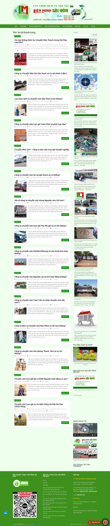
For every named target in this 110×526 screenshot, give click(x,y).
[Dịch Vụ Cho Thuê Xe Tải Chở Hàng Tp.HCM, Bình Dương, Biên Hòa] (85, 259)
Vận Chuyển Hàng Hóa (39, 48)
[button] (85, 430)
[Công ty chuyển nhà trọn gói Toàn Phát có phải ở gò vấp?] (20, 135)
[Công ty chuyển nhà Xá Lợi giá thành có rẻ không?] (20, 186)
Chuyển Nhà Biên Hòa (60, 44)
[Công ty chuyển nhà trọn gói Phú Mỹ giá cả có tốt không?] (20, 236)
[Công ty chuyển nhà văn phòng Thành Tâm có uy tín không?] (20, 364)
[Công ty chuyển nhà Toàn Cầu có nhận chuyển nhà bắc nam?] (20, 310)
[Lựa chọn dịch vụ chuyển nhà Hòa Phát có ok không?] (20, 109)
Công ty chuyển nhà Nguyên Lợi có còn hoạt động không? (40, 276)
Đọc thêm (76, 71)
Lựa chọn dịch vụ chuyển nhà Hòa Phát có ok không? (38, 98)
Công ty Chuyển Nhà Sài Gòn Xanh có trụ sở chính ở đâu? (40, 73)
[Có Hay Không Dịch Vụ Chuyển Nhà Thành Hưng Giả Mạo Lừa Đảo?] (20, 59)
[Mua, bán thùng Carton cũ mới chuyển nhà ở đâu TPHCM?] (85, 233)
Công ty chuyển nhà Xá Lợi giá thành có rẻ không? (37, 174)
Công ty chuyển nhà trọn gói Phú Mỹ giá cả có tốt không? (40, 225)
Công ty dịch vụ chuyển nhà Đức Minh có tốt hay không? (40, 325)
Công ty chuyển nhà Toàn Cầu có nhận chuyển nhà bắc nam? (39, 301)
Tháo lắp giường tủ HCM (27, 48)
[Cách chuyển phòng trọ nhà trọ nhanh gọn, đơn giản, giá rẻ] (85, 109)
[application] (85, 430)
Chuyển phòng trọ (19, 46)
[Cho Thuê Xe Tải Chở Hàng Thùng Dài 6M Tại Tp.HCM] (85, 288)
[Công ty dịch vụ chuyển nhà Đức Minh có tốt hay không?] (20, 336)
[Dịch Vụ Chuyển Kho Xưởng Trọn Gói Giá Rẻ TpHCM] (85, 141)
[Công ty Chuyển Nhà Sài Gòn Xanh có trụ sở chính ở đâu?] (20, 84)
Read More (65, 62)
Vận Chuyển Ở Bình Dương (52, 48)
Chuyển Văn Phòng (29, 46)
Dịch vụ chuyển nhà (76, 524)
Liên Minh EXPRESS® (18, 524)
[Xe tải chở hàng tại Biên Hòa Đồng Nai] (85, 175)
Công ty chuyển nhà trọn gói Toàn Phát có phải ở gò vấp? (40, 124)
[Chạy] (75, 435)
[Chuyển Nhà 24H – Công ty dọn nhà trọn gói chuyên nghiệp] (20, 160)
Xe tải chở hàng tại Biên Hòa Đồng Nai (84, 184)
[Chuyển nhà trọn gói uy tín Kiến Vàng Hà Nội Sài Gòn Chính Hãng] (20, 419)
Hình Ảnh (77, 26)
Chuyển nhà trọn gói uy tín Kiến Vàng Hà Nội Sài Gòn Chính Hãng (38, 405)
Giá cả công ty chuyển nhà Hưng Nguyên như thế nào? (39, 200)
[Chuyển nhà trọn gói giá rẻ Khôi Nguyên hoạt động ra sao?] (20, 390)
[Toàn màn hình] (95, 435)
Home (15, 26)
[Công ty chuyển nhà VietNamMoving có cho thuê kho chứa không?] (20, 261)
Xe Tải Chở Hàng (67, 26)
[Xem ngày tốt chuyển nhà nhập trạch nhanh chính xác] (85, 81)
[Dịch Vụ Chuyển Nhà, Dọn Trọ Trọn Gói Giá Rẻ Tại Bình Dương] (85, 49)
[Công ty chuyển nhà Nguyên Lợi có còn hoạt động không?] (20, 285)
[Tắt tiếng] (92, 435)
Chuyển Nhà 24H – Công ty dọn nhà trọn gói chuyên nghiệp (41, 149)
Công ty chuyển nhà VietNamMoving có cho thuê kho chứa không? (41, 252)
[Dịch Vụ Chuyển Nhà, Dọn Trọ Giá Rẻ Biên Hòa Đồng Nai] (85, 318)
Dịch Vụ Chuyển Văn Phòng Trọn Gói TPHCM (54, 492)
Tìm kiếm (75, 32)
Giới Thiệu (23, 26)
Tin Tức (85, 26)
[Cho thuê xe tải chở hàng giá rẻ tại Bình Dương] (85, 203)
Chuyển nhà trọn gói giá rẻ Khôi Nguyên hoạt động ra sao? (41, 378)
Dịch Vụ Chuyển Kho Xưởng (41, 46)
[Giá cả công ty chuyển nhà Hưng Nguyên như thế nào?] (20, 211)
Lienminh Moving (22, 44)
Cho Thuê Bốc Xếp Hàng (48, 44)
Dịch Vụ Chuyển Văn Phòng (52, 26)
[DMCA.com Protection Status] (21, 487)
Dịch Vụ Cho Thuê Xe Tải (35, 44)
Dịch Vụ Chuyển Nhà (35, 26)
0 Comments (22, 50)
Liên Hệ (93, 26)
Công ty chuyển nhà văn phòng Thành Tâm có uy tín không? (38, 352)
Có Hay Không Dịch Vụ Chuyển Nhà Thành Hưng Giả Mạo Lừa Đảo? (40, 41)
